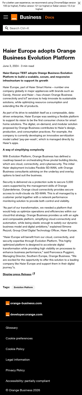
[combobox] (41, 28)
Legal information (18, 359)
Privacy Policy (15, 370)
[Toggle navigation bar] (6, 17)
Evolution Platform (23, 287)
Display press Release (17, 274)
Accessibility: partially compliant (28, 381)
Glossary (12, 327)
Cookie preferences (19, 338)
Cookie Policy (15, 349)
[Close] (79, 3)
